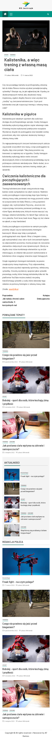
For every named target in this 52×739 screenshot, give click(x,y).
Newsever (37, 733)
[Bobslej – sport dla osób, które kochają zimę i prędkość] (26, 380)
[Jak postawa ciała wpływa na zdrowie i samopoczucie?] (26, 425)
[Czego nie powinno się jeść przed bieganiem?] (26, 334)
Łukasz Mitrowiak (12, 75)
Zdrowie (12, 441)
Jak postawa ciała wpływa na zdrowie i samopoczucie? (32, 517)
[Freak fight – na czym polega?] (11, 475)
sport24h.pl (13, 289)
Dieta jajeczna (43, 297)
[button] (10, 14)
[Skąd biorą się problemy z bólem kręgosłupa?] (11, 530)
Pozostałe (24, 473)
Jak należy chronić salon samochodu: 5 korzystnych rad (13, 300)
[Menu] (10, 14)
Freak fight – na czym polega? (32, 476)
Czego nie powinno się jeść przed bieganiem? (31, 490)
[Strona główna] (5, 14)
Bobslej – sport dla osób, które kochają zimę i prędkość (33, 503)
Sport (6, 54)
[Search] (48, 14)
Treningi (12, 54)
